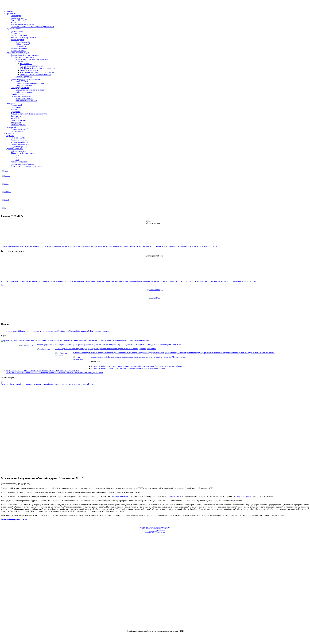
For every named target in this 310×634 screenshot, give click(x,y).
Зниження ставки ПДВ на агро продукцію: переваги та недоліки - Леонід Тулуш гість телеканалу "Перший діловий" (139, 357)
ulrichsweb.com (173, 496)
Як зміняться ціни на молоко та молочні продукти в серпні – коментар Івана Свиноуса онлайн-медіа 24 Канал (136, 366)
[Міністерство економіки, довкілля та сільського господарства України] (155, 290)
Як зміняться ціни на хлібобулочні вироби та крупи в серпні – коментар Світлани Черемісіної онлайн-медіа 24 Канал (54, 373)
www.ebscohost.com (120, 496)
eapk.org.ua (158, 531)
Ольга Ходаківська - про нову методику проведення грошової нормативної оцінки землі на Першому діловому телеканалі (105, 349)
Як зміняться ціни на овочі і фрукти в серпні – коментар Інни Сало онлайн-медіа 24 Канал (128, 368)
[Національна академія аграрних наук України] (155, 298)
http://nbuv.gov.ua (244, 496)
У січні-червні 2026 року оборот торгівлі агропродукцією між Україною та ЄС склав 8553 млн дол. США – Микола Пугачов (57, 331)
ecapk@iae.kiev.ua (160, 530)
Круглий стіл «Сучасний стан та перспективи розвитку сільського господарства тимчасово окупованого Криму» (48, 384)
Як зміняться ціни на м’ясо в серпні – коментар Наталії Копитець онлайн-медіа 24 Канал (42, 371)
